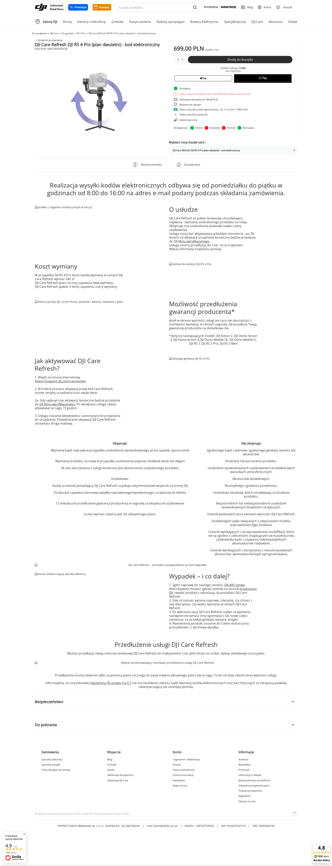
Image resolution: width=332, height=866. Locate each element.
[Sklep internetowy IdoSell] (295, 813)
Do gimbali (68, 33)
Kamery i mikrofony (91, 22)
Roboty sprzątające (171, 22)
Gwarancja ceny (188, 120)
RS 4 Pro (81, 33)
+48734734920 (204, 826)
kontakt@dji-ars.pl (166, 826)
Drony (67, 22)
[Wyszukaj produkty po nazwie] (194, 7)
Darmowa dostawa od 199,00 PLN (198, 99)
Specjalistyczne (235, 22)
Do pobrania (46, 724)
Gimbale (117, 22)
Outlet (292, 22)
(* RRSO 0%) (241, 109)
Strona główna (39, 33)
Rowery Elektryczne (204, 22)
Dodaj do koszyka (240, 59)
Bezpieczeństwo (49, 701)
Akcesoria (276, 22)
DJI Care (257, 22)
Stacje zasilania (140, 22)
